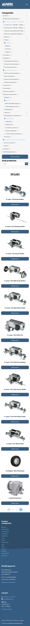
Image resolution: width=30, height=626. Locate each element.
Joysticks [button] (7, 112)
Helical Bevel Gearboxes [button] (12, 61)
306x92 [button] (8, 46)
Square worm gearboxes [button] (12, 79)
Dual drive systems (4, 547)
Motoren (4, 527)
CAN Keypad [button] (8, 109)
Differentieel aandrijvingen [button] (12, 18)
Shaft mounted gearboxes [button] (12, 73)
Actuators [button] (7, 149)
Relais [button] (7, 146)
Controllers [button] (7, 55)
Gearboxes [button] (7, 58)
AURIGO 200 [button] (10, 124)
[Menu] (27, 4)
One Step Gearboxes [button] (11, 67)
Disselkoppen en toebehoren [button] (13, 115)
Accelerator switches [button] (12, 127)
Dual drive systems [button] (9, 91)
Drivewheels (5, 542)
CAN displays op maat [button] (13, 106)
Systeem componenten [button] (11, 94)
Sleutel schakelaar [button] (12, 130)
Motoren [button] (6, 15)
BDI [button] (8, 100)
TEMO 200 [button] (9, 118)
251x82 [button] (8, 43)
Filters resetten (15, 156)
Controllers (5, 533)
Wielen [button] (7, 40)
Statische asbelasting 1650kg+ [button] (14, 34)
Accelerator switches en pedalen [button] (14, 140)
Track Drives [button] (7, 85)
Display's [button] (8, 97)
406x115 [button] (9, 52)
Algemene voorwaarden (8, 582)
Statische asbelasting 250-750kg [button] (15, 31)
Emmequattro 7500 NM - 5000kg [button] (14, 28)
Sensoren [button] (7, 136)
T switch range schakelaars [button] (14, 133)
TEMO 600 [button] (9, 121)
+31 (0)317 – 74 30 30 (9, 597)
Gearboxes (5, 536)
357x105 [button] (9, 49)
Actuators (4, 555)
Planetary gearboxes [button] (11, 82)
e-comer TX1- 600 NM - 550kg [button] (14, 22)
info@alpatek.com (8, 599)
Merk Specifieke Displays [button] (13, 103)
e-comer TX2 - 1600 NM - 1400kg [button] (14, 25)
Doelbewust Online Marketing (15, 623)
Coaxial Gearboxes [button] (10, 70)
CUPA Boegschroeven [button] (10, 152)
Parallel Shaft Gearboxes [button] (12, 64)
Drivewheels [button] (7, 88)
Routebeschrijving (7, 609)
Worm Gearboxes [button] (10, 76)
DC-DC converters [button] (10, 143)
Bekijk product (15, 204)
